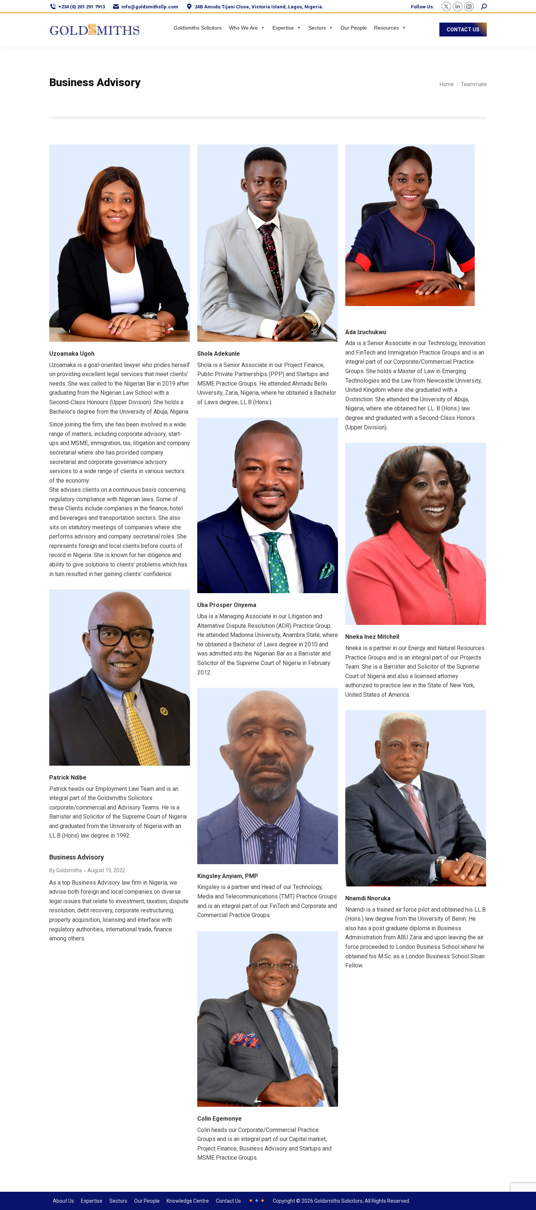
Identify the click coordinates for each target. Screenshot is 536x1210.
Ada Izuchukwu (365, 332)
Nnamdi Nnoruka (368, 898)
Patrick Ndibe (67, 777)
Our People (354, 28)
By (65, 870)
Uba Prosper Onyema (226, 605)
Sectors (317, 28)
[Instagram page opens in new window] (469, 6)
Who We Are (243, 28)
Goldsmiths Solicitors (198, 28)
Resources (386, 28)
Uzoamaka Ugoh (71, 353)
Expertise (283, 28)
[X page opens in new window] (446, 6)
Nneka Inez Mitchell (372, 636)
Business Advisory (76, 857)
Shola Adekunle (218, 353)
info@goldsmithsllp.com (149, 6)
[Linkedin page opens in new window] (457, 6)
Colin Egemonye (219, 1118)
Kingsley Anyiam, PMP (227, 876)
